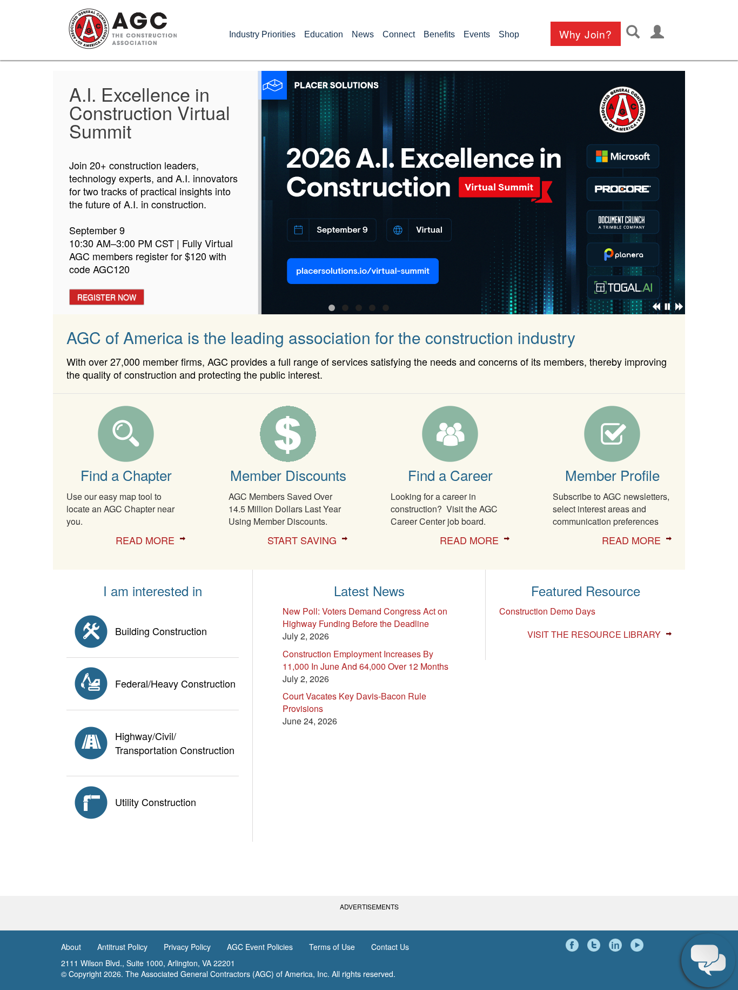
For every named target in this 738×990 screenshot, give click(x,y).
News (363, 34)
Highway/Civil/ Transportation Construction (174, 743)
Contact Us (390, 946)
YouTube (638, 945)
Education (323, 34)
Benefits (439, 34)
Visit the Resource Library (594, 635)
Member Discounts (288, 475)
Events (477, 34)
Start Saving (302, 539)
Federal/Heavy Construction (175, 683)
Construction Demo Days (547, 611)
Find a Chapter (126, 475)
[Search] (633, 32)
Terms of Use (332, 946)
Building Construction (161, 631)
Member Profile (612, 475)
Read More (145, 539)
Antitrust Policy (122, 946)
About (71, 946)
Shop (509, 34)
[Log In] (657, 32)
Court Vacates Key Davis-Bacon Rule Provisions (354, 702)
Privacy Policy (187, 946)
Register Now (106, 297)
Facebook (574, 945)
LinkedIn (617, 945)
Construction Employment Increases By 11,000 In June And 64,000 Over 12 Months (365, 660)
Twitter (595, 945)
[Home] (123, 28)
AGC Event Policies (260, 946)
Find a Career (450, 475)
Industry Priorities (262, 34)
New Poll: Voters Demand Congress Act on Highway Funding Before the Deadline (365, 617)
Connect (399, 34)
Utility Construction (155, 802)
